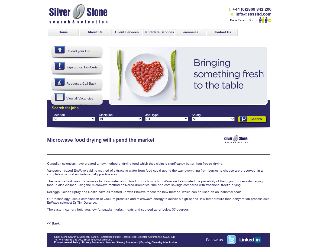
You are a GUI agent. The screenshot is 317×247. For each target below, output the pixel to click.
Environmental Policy (67, 242)
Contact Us (222, 32)
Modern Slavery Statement (122, 242)
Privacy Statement (93, 242)
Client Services (127, 32)
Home (63, 32)
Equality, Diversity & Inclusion (158, 242)
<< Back (53, 223)
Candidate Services (158, 32)
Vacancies (190, 32)
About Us (95, 32)
